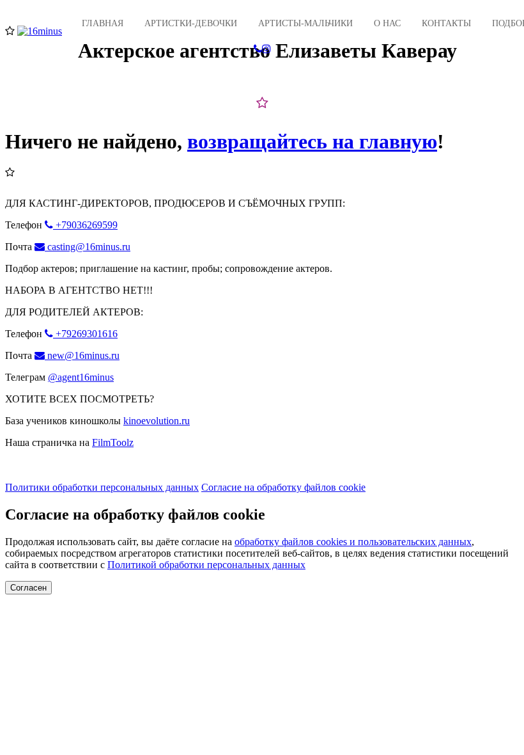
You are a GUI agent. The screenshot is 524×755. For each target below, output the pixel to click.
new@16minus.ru (82, 355)
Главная (102, 23)
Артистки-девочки (190, 23)
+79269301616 (85, 333)
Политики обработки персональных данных (102, 487)
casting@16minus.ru (87, 246)
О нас (387, 23)
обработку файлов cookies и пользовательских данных (353, 541)
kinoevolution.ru (156, 420)
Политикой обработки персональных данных (206, 564)
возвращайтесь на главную (312, 141)
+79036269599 (85, 224)
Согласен (28, 587)
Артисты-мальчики (305, 23)
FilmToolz (113, 442)
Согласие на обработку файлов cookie (283, 487)
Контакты (446, 23)
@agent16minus (81, 377)
